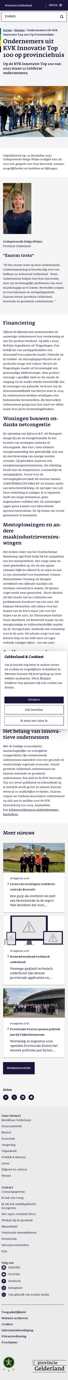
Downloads (9, 1239)
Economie (8, 1138)
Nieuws (19, 30)
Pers (4, 1251)
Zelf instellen (34, 709)
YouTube (14, 1274)
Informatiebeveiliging (17, 1330)
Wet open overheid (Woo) (19, 1214)
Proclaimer (10, 1342)
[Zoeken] (61, 16)
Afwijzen (34, 699)
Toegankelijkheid (14, 1312)
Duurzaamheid (12, 1126)
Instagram (15, 1288)
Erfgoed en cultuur (14, 1169)
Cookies (7, 1324)
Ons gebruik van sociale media (28, 1294)
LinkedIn (14, 1267)
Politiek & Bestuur (14, 1157)
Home (7, 30)
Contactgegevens (13, 1192)
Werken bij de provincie (17, 1220)
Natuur (6, 1132)
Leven (5, 1163)
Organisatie (9, 1151)
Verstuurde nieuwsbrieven (19, 1232)
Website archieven (15, 1318)
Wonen (6, 1176)
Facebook (14, 1281)
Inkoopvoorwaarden (15, 1245)
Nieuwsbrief (9, 1226)
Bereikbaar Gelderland (16, 1120)
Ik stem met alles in (34, 720)
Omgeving (8, 1145)
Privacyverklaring (14, 1336)
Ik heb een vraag (13, 1198)
